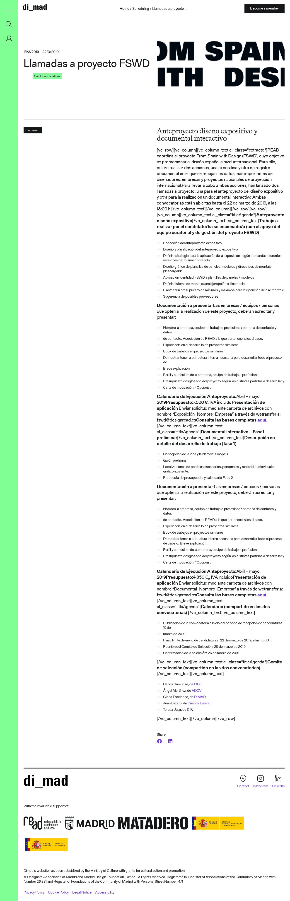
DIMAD (200, 696)
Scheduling (140, 8)
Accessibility (104, 892)
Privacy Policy (34, 892)
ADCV (196, 690)
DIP (189, 709)
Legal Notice (82, 892)
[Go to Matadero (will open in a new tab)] (153, 825)
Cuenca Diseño (199, 703)
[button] (9, 10)
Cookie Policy (58, 892)
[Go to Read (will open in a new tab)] (42, 825)
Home (124, 8)
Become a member (264, 8)
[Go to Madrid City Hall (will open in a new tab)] (90, 825)
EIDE (198, 684)
